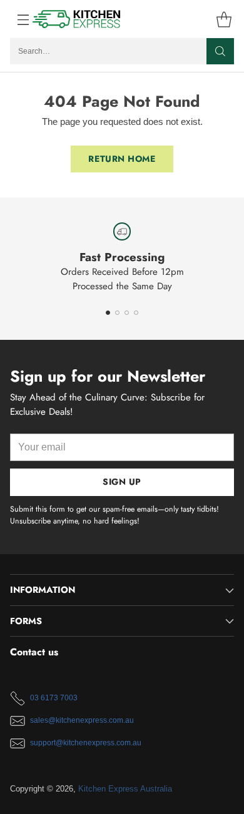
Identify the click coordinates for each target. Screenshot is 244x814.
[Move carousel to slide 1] (108, 312)
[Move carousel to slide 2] (117, 312)
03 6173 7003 (54, 697)
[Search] (220, 51)
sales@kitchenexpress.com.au (82, 720)
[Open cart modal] (223, 19)
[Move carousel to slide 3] (127, 312)
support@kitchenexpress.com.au (85, 742)
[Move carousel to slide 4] (136, 312)
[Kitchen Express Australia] (77, 19)
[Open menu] (16, 19)
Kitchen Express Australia (125, 788)
